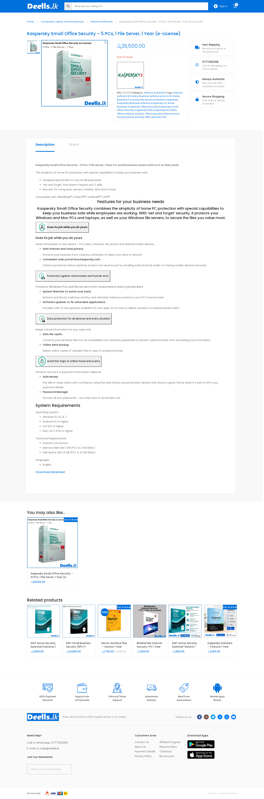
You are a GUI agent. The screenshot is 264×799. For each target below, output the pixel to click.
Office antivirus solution (130, 113)
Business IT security (128, 99)
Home (30, 21)
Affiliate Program (170, 742)
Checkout (165, 751)
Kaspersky (172, 99)
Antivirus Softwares (102, 21)
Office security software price (162, 113)
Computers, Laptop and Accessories (62, 21)
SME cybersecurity (155, 117)
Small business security (130, 117)
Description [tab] (45, 144)
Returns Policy (168, 747)
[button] (105, 42)
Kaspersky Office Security (143, 106)
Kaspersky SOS (143, 110)
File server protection (152, 99)
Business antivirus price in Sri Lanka (159, 96)
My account (167, 756)
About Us (140, 747)
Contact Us (142, 742)
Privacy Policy (143, 756)
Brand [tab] (74, 144)
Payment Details (145, 751)
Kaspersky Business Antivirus (133, 103)
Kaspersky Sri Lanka (165, 110)
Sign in (223, 6)
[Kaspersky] (130, 75)
